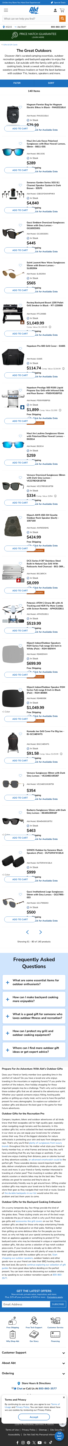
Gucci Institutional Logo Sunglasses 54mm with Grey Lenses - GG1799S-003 (45, 894)
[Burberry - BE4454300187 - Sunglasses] (13, 821)
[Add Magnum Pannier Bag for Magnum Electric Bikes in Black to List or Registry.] (19, 109)
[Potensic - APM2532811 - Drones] (13, 614)
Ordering (8, 1373)
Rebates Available (35, 423)
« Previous (27, 932)
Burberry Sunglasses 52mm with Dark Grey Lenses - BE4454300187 (46, 811)
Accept (34, 1417)
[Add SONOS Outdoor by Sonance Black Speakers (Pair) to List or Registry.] (19, 854)
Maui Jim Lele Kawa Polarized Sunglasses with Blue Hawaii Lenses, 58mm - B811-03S (46, 144)
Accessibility (14, 1435)
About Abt (9, 1363)
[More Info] (49, 327)
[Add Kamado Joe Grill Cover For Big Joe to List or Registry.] (19, 736)
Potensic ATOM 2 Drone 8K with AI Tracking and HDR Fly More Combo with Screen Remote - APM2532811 (45, 606)
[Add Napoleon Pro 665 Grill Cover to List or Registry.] (19, 350)
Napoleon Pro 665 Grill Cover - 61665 (46, 346)
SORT (51, 83)
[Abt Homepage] (34, 10)
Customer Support (14, 1352)
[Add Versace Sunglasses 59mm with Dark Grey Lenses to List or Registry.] (19, 777)
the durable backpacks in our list (20, 1193)
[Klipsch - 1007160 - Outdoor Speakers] (13, 526)
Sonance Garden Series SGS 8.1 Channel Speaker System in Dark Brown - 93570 (44, 185)
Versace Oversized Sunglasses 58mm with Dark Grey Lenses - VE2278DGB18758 (46, 478)
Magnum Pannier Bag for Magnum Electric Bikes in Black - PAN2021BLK (46, 106)
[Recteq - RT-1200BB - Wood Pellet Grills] (13, 314)
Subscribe (58, 1304)
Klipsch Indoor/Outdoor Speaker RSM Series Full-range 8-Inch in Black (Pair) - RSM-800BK (46, 690)
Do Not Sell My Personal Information (41, 1435)
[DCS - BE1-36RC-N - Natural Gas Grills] (13, 572)
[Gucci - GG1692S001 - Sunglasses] (13, 234)
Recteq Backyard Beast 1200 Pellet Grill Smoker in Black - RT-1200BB (45, 304)
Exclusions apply (55, 1297)
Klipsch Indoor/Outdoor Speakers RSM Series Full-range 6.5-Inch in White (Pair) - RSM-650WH (44, 646)
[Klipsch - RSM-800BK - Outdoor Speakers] (13, 698)
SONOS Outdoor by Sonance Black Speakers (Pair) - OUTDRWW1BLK (45, 851)
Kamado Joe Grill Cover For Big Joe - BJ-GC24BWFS (45, 733)
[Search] (62, 18)
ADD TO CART (20, 128)
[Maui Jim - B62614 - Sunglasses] (13, 444)
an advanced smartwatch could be (45, 1159)
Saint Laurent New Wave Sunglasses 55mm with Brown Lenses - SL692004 (46, 265)
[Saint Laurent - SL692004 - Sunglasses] (13, 274)
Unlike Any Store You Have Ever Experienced (21, 2)
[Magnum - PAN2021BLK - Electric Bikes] (13, 116)
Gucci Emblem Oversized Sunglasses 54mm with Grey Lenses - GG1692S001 (46, 225)
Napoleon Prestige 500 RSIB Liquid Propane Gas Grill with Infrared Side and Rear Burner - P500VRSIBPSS (45, 390)
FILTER (17, 83)
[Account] (55, 10)
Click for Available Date (45, 129)
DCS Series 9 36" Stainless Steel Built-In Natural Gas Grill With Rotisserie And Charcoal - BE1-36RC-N (46, 563)
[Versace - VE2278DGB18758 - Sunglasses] (13, 486)
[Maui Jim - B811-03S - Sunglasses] (13, 152)
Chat (19, 1388)
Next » (41, 932)
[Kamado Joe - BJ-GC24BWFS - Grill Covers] (13, 742)
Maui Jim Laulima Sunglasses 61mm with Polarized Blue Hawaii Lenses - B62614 (46, 436)
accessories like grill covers (29, 1221)
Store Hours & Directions (36, 1383)
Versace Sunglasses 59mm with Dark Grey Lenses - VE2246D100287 (46, 774)
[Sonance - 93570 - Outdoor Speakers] (13, 194)
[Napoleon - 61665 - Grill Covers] (13, 357)
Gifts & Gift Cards (10, 45)
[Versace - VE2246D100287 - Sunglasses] (13, 784)
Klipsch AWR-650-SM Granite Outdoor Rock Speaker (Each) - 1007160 (43, 518)
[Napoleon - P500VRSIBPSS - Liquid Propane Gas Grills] (13, 399)
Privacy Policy (22, 1407)
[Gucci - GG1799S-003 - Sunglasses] (13, 903)
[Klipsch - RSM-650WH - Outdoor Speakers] (13, 654)
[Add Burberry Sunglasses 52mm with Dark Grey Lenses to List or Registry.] (19, 814)
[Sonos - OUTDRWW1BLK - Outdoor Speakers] (13, 861)
